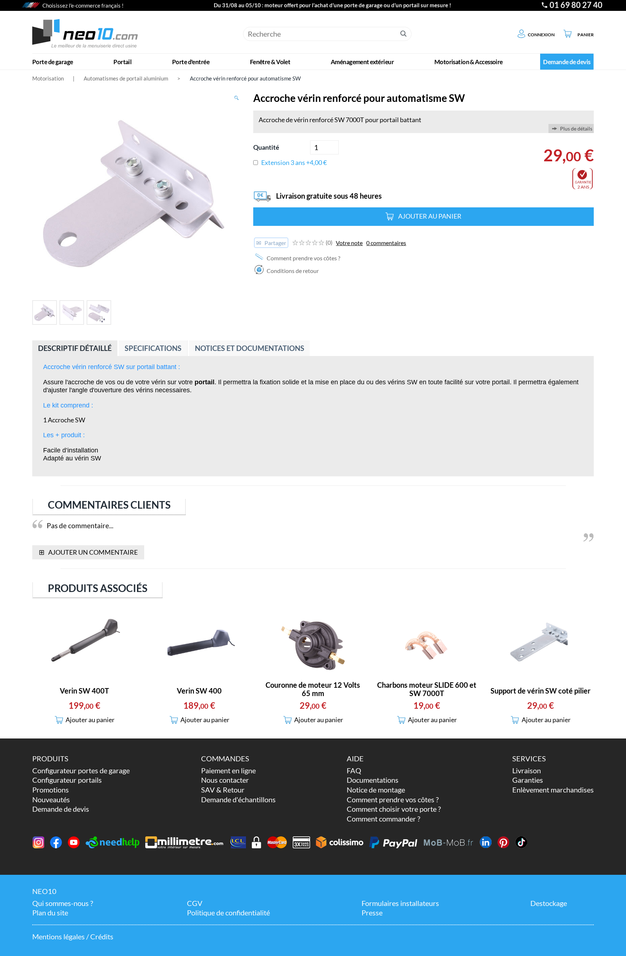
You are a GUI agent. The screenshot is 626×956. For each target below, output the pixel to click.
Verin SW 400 (199, 691)
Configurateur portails (67, 780)
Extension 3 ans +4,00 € (294, 162)
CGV (195, 903)
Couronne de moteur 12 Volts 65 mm (313, 689)
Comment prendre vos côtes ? (303, 257)
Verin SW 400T (84, 691)
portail (501, 382)
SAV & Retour (223, 790)
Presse (372, 913)
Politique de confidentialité (228, 913)
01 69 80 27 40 (576, 5)
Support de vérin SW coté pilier (540, 691)
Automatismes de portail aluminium (126, 78)
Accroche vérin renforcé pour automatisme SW (245, 78)
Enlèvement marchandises (553, 790)
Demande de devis (60, 809)
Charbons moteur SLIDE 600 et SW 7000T (426, 689)
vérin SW (88, 458)
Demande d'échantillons (238, 799)
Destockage (548, 903)
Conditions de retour (292, 270)
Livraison (526, 770)
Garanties (527, 780)
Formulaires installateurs (400, 903)
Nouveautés (51, 799)
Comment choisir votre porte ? (394, 809)
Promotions (50, 790)
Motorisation (48, 78)
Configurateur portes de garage (81, 770)
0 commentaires (386, 242)
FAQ (354, 770)
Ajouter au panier (430, 216)
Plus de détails (576, 128)
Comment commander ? (383, 819)
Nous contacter (225, 780)
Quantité (266, 147)
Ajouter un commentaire (88, 552)
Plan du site (50, 913)
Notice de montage (376, 790)
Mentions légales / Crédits (72, 936)
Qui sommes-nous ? (62, 903)
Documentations (372, 780)
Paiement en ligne (228, 770)
